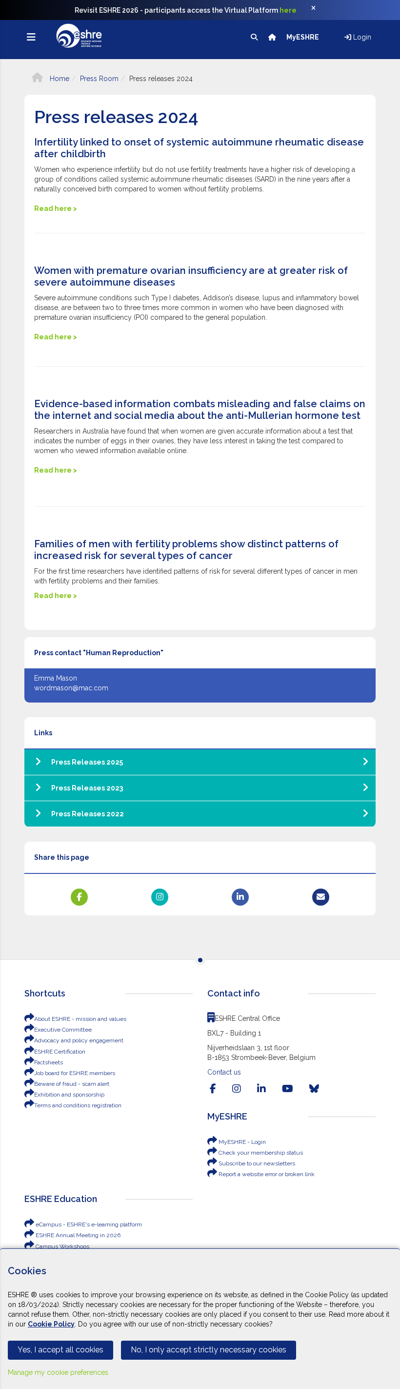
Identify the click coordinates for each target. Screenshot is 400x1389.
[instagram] (236, 1089)
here (288, 10)
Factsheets (48, 1062)
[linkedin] (261, 1089)
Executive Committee (63, 1029)
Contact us (224, 1072)
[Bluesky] (314, 1089)
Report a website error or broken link (266, 1174)
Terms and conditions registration (77, 1105)
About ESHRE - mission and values (80, 1019)
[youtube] (287, 1089)
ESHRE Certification (59, 1051)
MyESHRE (303, 37)
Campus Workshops (61, 1246)
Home (58, 79)
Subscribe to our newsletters (256, 1163)
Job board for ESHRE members (74, 1073)
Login (361, 37)
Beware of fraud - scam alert (71, 1083)
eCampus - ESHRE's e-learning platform (88, 1224)
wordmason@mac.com (71, 688)
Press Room (99, 79)
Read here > (55, 208)
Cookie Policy (51, 1324)
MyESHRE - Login (241, 1142)
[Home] (273, 37)
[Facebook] (213, 1089)
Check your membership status (260, 1152)
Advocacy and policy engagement (78, 1040)
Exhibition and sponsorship (69, 1094)
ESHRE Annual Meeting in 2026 (77, 1235)
